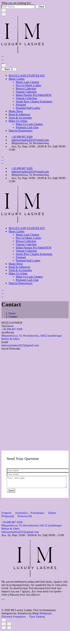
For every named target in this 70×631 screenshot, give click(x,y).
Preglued (21, 104)
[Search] (2, 55)
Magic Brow (16, 111)
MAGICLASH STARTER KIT (27, 75)
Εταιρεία (6, 512)
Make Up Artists (18, 120)
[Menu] (3, 14)
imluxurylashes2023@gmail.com (30, 139)
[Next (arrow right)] (9, 628)
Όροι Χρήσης (37, 616)
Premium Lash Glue (27, 127)
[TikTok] (5, 351)
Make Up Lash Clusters (29, 124)
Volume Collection (26, 98)
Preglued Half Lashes (28, 107)
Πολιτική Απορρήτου (13, 616)
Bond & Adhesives (19, 114)
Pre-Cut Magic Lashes (28, 85)
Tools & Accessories (20, 117)
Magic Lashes (16, 78)
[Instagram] (2, 351)
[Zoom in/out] (9, 624)
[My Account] (2, 58)
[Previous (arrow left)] (3, 628)
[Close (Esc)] (3, 624)
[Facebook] (8, 351)
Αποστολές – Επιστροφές (30, 512)
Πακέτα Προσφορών (20, 130)
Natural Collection (26, 91)
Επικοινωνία (25, 516)
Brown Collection (26, 88)
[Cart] (2, 61)
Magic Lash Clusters (27, 82)
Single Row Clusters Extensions (34, 101)
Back (7, 69)
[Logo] (22, 52)
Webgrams (45, 613)
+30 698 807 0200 (21, 136)
